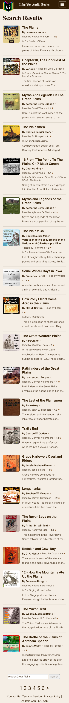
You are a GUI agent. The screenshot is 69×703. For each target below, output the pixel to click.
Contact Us (13, 696)
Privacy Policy (52, 696)
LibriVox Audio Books (34, 4)
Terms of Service (32, 696)
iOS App (43, 700)
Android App (28, 700)
